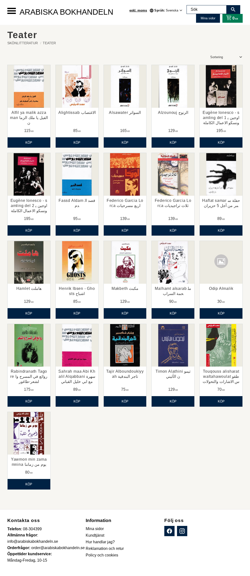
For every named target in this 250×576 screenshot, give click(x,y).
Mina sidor (208, 18)
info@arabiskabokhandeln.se (32, 541)
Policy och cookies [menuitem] (102, 555)
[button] (11, 11)
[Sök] (233, 9)
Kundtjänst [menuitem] (95, 535)
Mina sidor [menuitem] (95, 529)
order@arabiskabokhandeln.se (58, 548)
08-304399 (32, 529)
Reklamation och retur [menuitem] (105, 548)
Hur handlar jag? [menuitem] (100, 542)
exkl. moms (138, 10)
